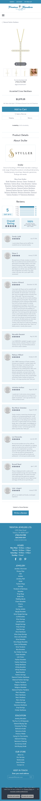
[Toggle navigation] (3, 15)
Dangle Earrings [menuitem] (20, 624)
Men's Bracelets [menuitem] (20, 692)
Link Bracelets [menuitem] (20, 622)
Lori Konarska (17, 437)
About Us (20, 755)
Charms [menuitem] (20, 604)
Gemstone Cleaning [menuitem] (20, 741)
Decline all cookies (14, 796)
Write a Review (20, 513)
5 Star (17, 207)
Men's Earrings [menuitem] (20, 700)
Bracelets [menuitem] (20, 591)
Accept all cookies (27, 796)
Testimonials (20, 760)
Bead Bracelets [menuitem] (20, 672)
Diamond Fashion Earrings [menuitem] (20, 680)
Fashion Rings (15, 184)
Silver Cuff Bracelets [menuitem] (20, 644)
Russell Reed (16, 464)
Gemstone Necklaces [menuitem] (20, 705)
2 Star (17, 213)
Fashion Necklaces (18, 186)
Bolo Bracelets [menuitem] (20, 649)
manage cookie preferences (19, 791)
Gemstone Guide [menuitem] (20, 731)
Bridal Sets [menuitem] (20, 596)
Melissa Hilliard (17, 355)
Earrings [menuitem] (20, 586)
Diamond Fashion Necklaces (11, 22)
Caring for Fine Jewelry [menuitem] (20, 736)
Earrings (19, 181)
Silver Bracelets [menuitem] (20, 639)
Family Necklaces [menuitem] (20, 664)
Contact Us (20, 765)
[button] (11, 2)
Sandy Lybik (16, 236)
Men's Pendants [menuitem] (20, 697)
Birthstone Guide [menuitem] (20, 729)
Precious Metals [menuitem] (20, 734)
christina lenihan (18, 387)
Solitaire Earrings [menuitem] (20, 702)
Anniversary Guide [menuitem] (20, 744)
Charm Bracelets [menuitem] (20, 601)
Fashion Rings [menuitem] (20, 584)
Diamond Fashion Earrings (14, 190)
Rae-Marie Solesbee (19, 408)
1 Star (17, 215)
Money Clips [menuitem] (20, 571)
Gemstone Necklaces (27, 195)
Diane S (15, 253)
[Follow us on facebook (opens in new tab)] (15, 559)
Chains (25, 181)
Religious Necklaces (11, 192)
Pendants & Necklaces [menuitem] (20, 589)
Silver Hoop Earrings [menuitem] (20, 634)
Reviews (20, 201)
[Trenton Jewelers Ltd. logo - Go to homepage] (20, 8)
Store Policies (20, 762)
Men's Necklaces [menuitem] (20, 695)
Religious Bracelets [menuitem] (20, 687)
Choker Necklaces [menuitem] (20, 710)
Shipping (11, 118)
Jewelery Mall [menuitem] (20, 579)
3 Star (17, 211)
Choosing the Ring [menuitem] (20, 726)
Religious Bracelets (24, 192)
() (35, 207)
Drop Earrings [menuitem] (20, 707)
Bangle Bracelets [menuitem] (20, 611)
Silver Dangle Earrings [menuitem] (20, 614)
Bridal (7, 181)
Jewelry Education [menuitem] (20, 718)
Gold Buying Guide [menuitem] (20, 746)
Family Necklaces (29, 186)
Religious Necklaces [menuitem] (20, 685)
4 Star (17, 209)
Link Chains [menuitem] (20, 657)
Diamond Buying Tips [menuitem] (20, 723)
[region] (20, 47)
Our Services (20, 757)
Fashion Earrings (11, 188)
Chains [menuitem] (20, 606)
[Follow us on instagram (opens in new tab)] (20, 559)
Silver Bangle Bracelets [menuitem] (21, 642)
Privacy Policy (28, 789)
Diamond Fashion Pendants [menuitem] (20, 690)
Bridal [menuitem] (20, 581)
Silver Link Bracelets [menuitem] (20, 637)
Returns (30, 118)
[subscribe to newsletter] (30, 777)
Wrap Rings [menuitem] (20, 594)
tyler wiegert (17, 488)
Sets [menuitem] (20, 574)
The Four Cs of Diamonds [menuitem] (20, 721)
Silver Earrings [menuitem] (20, 619)
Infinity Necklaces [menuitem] (20, 670)
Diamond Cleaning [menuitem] (20, 739)
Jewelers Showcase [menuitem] (20, 569)
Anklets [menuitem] (20, 576)
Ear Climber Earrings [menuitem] (20, 652)
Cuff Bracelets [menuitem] (20, 617)
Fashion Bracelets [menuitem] (20, 659)
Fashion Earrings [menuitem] (20, 675)
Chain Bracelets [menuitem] (20, 654)
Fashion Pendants (29, 190)
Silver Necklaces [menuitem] (21, 632)
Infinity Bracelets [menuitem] (20, 667)
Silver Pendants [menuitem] (20, 647)
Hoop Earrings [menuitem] (20, 627)
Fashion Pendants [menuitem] (20, 682)
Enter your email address (20, 773)
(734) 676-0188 (20, 82)
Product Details (20, 135)
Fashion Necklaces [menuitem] (20, 662)
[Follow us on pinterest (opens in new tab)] (25, 559)
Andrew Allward (18, 282)
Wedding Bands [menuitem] (20, 599)
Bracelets (13, 181)
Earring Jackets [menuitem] (20, 609)
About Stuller (20, 140)
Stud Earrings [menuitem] (20, 629)
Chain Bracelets (26, 184)
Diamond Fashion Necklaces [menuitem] (20, 677)
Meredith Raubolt (18, 334)
